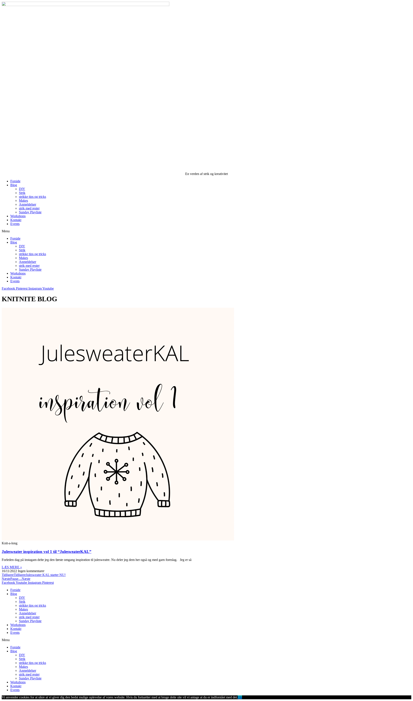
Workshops (18, 216)
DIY (22, 189)
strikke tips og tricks (32, 196)
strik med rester (29, 208)
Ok (240, 697)
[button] (206, 231)
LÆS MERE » (12, 567)
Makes (23, 200)
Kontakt (15, 220)
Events (15, 224)
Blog (13, 185)
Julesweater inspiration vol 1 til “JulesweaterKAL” (46, 551)
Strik (22, 193)
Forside (15, 181)
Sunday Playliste (30, 212)
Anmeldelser (27, 204)
